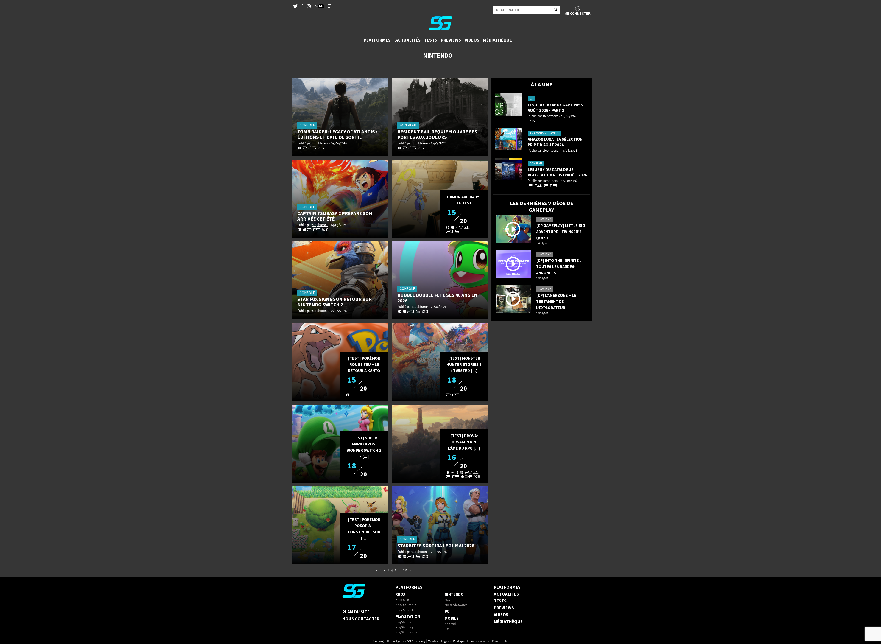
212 (405, 570)
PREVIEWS (504, 608)
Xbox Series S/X (406, 605)
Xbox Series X (405, 610)
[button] (377, 40)
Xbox (400, 594)
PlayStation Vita (406, 632)
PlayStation (408, 616)
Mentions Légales (439, 641)
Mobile (452, 618)
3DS (447, 600)
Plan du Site (356, 612)
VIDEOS (501, 615)
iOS (447, 629)
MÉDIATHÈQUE (508, 622)
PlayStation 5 (404, 627)
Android (450, 624)
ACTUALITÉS (506, 594)
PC (447, 611)
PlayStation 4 (404, 622)
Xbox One (402, 600)
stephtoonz (320, 143)
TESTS (500, 601)
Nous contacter (360, 619)
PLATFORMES (507, 587)
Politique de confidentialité (471, 641)
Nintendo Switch (456, 605)
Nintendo (454, 594)
